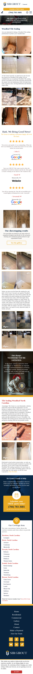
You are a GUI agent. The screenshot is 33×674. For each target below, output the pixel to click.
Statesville (6, 570)
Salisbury (6, 591)
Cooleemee (7, 545)
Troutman (6, 572)
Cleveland (6, 582)
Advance (6, 542)
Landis (5, 586)
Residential (16, 615)
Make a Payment (16, 630)
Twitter (22, 639)
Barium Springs (8, 565)
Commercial (16, 618)
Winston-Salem (8, 561)
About (16, 624)
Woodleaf (6, 595)
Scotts (5, 568)
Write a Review (2, 12)
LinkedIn (16, 644)
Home (16, 611)
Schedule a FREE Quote (16, 9)
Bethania (6, 552)
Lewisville (6, 556)
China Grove (7, 579)
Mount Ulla (7, 588)
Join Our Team (16, 634)
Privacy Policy (20, 663)
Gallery (16, 621)
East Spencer (7, 584)
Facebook (16, 639)
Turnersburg (7, 575)
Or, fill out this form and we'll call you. (16, 509)
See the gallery (16, 243)
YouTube (11, 644)
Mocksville (7, 547)
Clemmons (7, 554)
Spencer (6, 593)
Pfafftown (6, 558)
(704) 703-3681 (15, 12)
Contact (16, 627)
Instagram (11, 639)
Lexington (6, 538)
